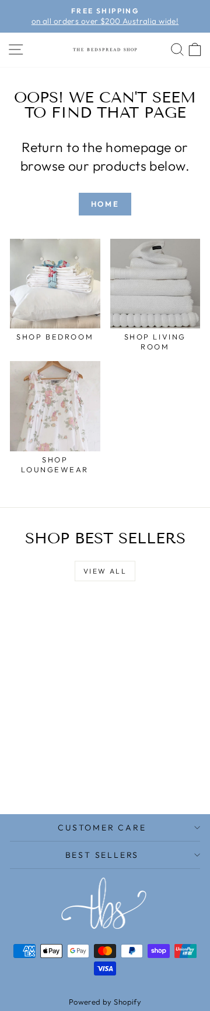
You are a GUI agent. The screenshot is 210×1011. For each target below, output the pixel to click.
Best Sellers (102, 855)
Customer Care (102, 827)
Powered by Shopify (105, 1001)
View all (105, 571)
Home (105, 203)
